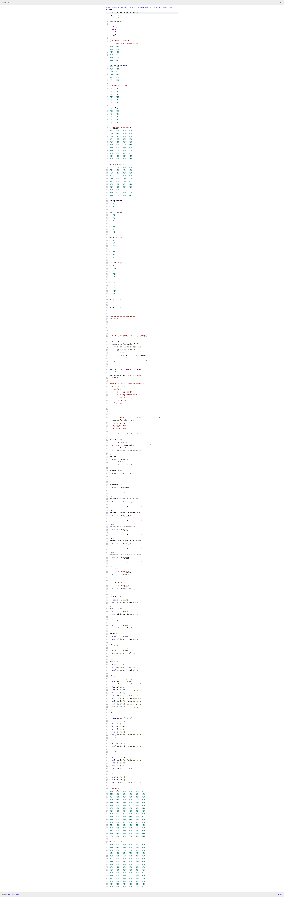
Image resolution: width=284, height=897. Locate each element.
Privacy (13, 894)
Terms (17, 894)
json (281, 894)
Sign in (281, 2)
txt (278, 894)
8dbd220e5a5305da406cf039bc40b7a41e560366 (158, 7)
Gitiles (8, 894)
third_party (115, 7)
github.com (123, 7)
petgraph (132, 7)
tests (107, 9)
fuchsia (108, 7)
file (136, 12)
